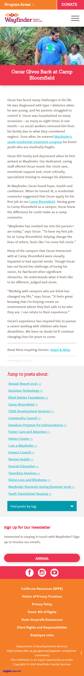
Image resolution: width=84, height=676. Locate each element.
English (7, 671)
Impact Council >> (21, 452)
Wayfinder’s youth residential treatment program (39, 139)
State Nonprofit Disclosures (42, 619)
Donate (69, 5)
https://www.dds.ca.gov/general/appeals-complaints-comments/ (42, 652)
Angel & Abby (60, 349)
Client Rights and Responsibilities (42, 627)
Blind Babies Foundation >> (28, 397)
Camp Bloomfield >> (23, 404)
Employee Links (42, 634)
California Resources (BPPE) (42, 588)
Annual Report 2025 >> (24, 383)
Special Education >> (23, 465)
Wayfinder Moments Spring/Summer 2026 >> (41, 486)
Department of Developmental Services (42, 646)
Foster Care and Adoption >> (29, 431)
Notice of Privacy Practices (42, 596)
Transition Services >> (24, 472)
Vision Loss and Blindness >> (29, 479)
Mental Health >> (20, 459)
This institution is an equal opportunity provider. (42, 659)
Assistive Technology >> (25, 390)
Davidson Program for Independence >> (37, 424)
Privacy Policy (42, 603)
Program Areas (17, 5)
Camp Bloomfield (42, 201)
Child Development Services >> (31, 410)
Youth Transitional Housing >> (30, 493)
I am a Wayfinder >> (22, 445)
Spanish (16, 671)
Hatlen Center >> (20, 438)
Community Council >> (24, 417)
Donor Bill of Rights (42, 611)
